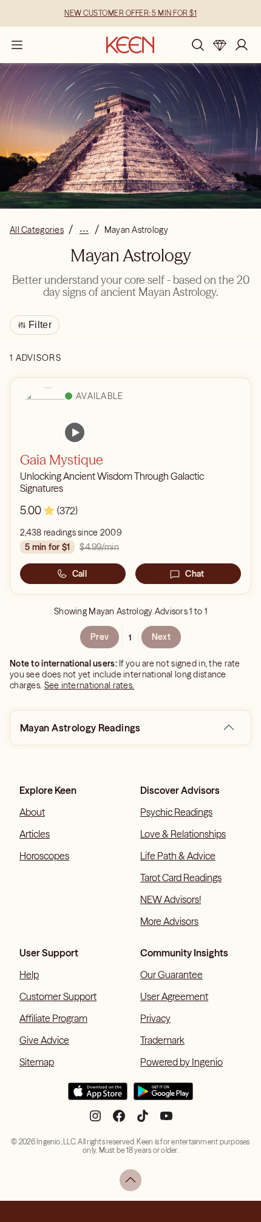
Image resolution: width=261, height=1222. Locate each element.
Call (79, 573)
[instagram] (95, 1121)
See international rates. (89, 685)
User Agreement (174, 996)
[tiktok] (142, 1121)
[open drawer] (17, 45)
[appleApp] (97, 1096)
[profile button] (241, 45)
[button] (229, 727)
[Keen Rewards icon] (219, 45)
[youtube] (166, 1121)
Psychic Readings (176, 812)
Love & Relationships (183, 834)
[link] (74, 432)
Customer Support (58, 996)
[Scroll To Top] (130, 1180)
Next (161, 636)
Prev (99, 636)
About (32, 812)
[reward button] (219, 45)
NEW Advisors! (170, 899)
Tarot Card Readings (181, 877)
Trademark (162, 1040)
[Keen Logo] (130, 44)
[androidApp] (163, 1096)
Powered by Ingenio (181, 1062)
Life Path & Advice (177, 856)
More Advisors (169, 921)
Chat (194, 573)
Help (29, 975)
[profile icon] (241, 45)
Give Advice (44, 1040)
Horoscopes (44, 856)
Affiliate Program (53, 1018)
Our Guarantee (171, 975)
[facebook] (119, 1121)
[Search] (198, 45)
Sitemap (36, 1062)
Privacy (155, 1018)
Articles (34, 834)
